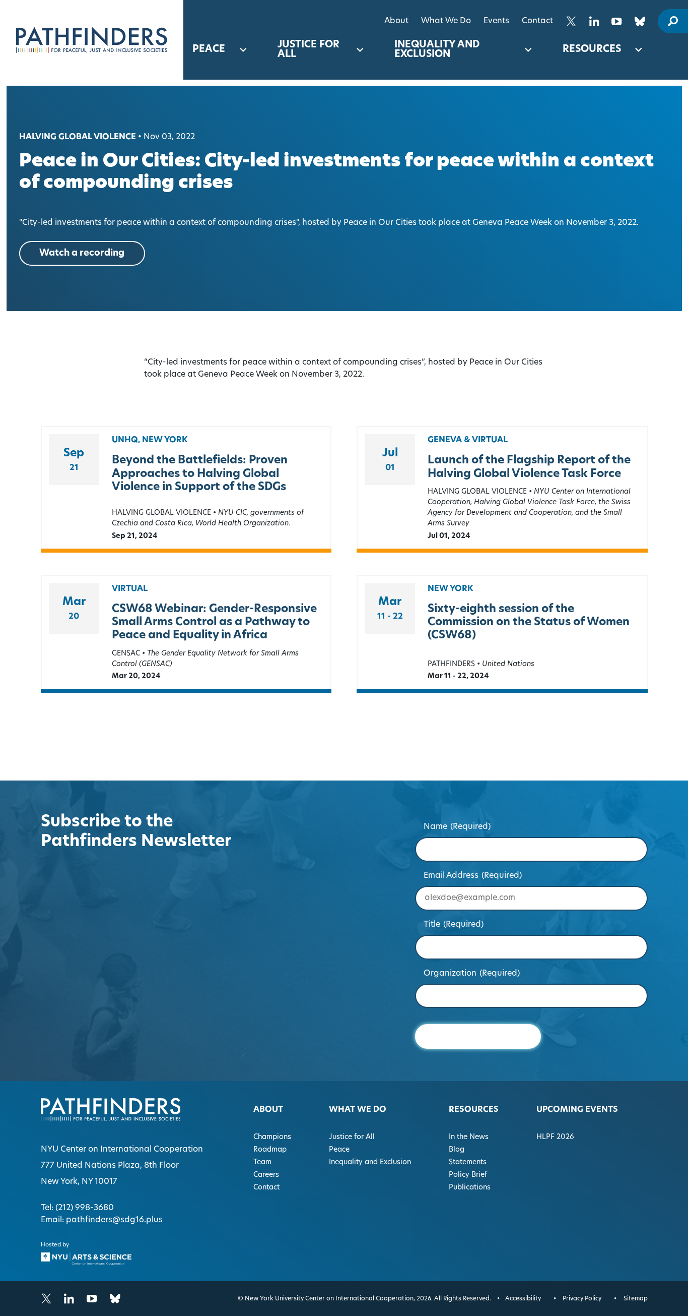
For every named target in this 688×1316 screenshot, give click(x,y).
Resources (592, 49)
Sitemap (636, 1299)
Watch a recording (81, 253)
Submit (478, 1036)
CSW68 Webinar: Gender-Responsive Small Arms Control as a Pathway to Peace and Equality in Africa (214, 623)
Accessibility (523, 1299)
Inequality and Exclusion (436, 49)
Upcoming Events (577, 1110)
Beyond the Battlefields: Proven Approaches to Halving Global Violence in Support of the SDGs (200, 474)
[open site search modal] (673, 21)
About (396, 21)
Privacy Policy (582, 1299)
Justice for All (308, 49)
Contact (537, 21)
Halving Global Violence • (80, 137)
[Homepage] (91, 40)
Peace (208, 49)
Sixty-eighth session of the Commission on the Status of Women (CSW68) (529, 623)
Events (496, 21)
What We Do (446, 21)
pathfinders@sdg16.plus (114, 1220)
